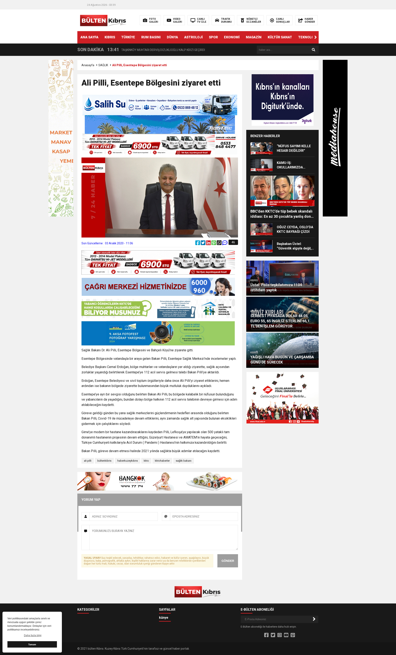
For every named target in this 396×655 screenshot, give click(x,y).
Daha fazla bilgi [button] (32, 635)
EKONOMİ (232, 37)
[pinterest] (214, 243)
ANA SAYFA (89, 37)
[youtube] (286, 635)
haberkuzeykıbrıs (127, 460)
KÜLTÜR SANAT (280, 37)
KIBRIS (110, 37)
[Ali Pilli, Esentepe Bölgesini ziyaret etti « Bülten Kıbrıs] (103, 20)
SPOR (213, 37)
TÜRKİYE (128, 37)
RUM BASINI (151, 37)
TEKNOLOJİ (307, 37)
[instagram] (279, 635)
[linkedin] (208, 243)
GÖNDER (228, 560)
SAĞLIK (103, 65)
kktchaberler (162, 460)
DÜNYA (172, 37)
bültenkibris (104, 460)
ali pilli (87, 460)
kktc (146, 460)
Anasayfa (87, 65)
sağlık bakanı (183, 460)
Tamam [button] (32, 644)
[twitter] (203, 243)
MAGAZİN (254, 37)
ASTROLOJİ (193, 37)
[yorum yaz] (224, 243)
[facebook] (198, 243)
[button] (315, 37)
